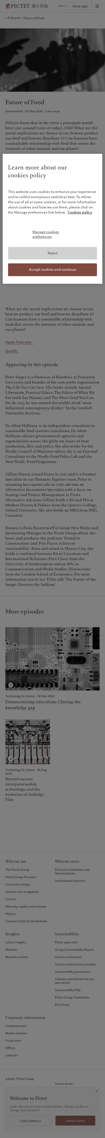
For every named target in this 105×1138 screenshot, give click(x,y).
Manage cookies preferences (45, 234)
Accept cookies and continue (52, 269)
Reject (53, 253)
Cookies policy (80, 212)
